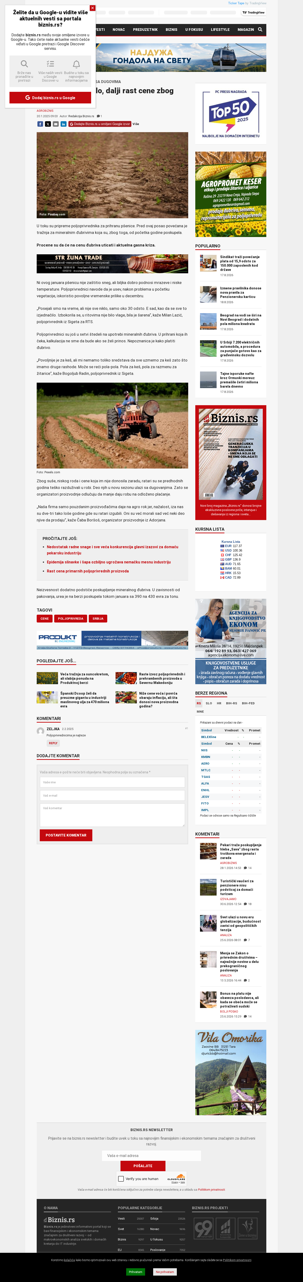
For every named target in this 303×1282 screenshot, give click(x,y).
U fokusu (194, 30)
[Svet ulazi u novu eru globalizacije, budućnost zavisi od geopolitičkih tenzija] (208, 923)
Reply (53, 743)
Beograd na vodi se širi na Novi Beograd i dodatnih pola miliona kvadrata (240, 319)
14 (249, 868)
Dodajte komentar (58, 756)
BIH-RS (231, 703)
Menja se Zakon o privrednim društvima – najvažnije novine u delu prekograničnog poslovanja (239, 961)
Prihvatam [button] (135, 1272)
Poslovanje (157, 1249)
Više (136, 124)
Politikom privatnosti (211, 1189)
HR (219, 703)
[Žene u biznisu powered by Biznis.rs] (247, 1228)
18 (249, 904)
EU (120, 1249)
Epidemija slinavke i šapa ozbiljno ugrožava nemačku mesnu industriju (109, 562)
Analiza (226, 935)
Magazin (246, 30)
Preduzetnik (145, 30)
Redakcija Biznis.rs (81, 116)
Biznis (171, 30)
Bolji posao (229, 1011)
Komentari (49, 719)
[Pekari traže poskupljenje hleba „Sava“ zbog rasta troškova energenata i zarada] (208, 851)
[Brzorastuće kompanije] (225, 1228)
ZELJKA (53, 729)
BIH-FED (248, 703)
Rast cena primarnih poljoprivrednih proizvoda (88, 571)
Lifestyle (220, 30)
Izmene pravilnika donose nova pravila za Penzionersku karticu (240, 292)
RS (199, 703)
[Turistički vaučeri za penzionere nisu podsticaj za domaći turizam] (208, 887)
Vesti (99, 30)
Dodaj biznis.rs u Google (53, 98)
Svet (121, 1229)
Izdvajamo (228, 899)
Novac (119, 30)
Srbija (154, 1218)
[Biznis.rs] (59, 1219)
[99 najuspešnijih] (203, 1228)
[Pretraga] (260, 30)
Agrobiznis (45, 110)
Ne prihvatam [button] (165, 1272)
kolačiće (69, 1260)
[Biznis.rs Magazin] (231, 454)
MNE (200, 711)
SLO (209, 703)
